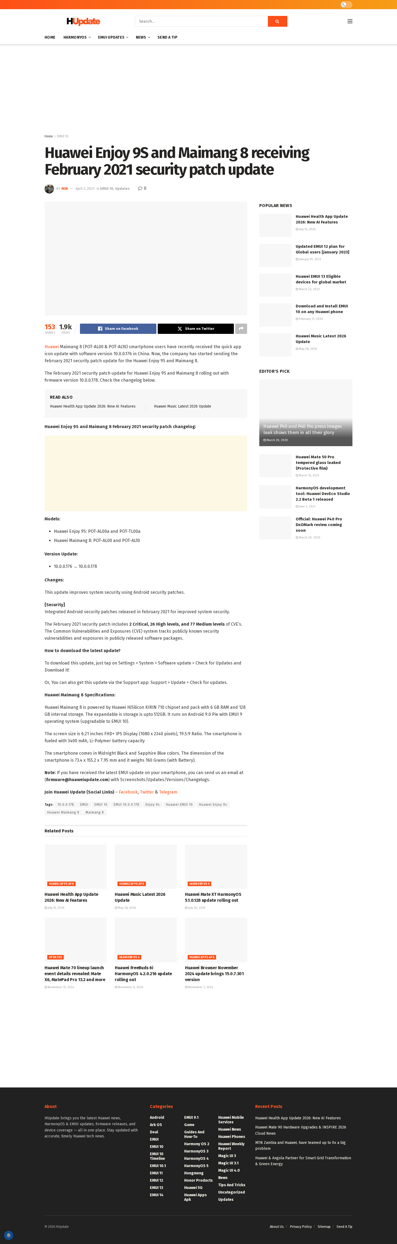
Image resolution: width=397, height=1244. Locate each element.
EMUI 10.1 (158, 1166)
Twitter (147, 792)
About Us (277, 1227)
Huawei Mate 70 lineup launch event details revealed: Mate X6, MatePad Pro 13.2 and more (75, 973)
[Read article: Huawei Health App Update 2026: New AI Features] (76, 867)
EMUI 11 (156, 1173)
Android (157, 1117)
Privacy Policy (301, 1227)
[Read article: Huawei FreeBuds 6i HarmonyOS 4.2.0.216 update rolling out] (146, 940)
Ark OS (156, 1125)
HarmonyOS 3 (196, 1151)
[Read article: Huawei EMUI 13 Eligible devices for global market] (275, 285)
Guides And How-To (194, 1134)
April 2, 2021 (85, 189)
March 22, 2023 (309, 289)
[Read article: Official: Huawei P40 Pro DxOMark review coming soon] (275, 528)
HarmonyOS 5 (199, 884)
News (141, 37)
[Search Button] (277, 21)
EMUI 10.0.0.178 (126, 804)
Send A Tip (167, 37)
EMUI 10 (62, 136)
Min (64, 189)
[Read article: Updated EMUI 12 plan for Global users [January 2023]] (275, 255)
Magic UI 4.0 (229, 1170)
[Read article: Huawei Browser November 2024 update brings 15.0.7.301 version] (216, 940)
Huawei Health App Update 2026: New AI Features (93, 406)
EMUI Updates (111, 37)
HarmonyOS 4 (129, 957)
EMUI (84, 804)
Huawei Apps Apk (61, 884)
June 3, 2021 (306, 506)
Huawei (52, 346)
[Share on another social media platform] (241, 329)
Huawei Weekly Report (231, 1146)
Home (50, 37)
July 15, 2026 (55, 908)
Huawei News (229, 1129)
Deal (154, 1132)
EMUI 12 (156, 1180)
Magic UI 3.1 (228, 1163)
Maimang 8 (95, 812)
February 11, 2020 (310, 319)
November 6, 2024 (130, 987)
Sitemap (324, 1227)
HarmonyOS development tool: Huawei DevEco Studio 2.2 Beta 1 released (323, 494)
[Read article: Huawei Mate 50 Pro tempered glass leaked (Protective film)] (275, 465)
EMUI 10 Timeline (157, 1156)
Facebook (128, 792)
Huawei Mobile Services (231, 1119)
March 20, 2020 (277, 440)
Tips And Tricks (231, 1185)
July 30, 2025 (196, 908)
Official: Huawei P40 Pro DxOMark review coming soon (319, 525)
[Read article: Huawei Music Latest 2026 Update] (146, 867)
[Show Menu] (350, 21)
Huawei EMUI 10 (179, 804)
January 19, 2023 (309, 259)
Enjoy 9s (153, 804)
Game (189, 1125)
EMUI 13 (156, 1187)
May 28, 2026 (126, 908)
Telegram (168, 792)
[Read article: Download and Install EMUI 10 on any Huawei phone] (275, 315)
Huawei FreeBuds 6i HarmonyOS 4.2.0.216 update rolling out (143, 973)
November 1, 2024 (200, 987)
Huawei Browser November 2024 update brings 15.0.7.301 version (214, 973)
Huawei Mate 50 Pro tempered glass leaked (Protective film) (318, 463)
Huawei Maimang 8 (63, 812)
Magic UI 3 (227, 1156)
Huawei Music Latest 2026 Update (182, 406)
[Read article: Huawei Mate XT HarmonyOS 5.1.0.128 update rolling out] (216, 867)
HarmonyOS (75, 37)
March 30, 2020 (309, 537)
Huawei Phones (231, 1136)
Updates (122, 189)
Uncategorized (231, 1192)
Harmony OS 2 (196, 1144)
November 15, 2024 (60, 987)
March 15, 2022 (308, 475)
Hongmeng (194, 1173)
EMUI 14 (156, 1195)
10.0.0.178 (66, 804)
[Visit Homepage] (82, 21)
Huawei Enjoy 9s (213, 804)
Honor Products (198, 1180)
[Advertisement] (198, 90)
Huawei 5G (193, 1187)
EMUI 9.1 (191, 1117)
